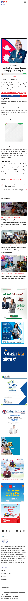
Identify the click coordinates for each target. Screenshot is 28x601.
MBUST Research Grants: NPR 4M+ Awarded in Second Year (13, 190)
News (9, 217)
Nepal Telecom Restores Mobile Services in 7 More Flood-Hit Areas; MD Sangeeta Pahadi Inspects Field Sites (13, 249)
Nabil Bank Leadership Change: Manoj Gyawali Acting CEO (14, 69)
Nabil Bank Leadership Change (13, 92)
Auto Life (3, 274)
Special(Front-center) (15, 217)
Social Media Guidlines (6, 573)
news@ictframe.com (20, 592)
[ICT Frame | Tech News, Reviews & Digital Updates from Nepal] (4, 4)
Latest (6, 217)
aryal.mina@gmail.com (6, 594)
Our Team (3, 576)
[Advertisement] (14, 21)
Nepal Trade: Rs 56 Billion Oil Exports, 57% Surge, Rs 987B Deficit (14, 186)
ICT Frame (14, 76)
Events (2, 217)
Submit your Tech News (6, 590)
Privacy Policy (4, 579)
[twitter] (2, 531)
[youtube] (16, 531)
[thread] (23, 531)
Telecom (19, 245)
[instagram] (9, 531)
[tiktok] (20, 531)
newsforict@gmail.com (9, 592)
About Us (3, 570)
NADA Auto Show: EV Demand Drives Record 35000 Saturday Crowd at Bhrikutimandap (13, 277)
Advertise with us (5, 588)
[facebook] (6, 531)
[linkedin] (13, 531)
